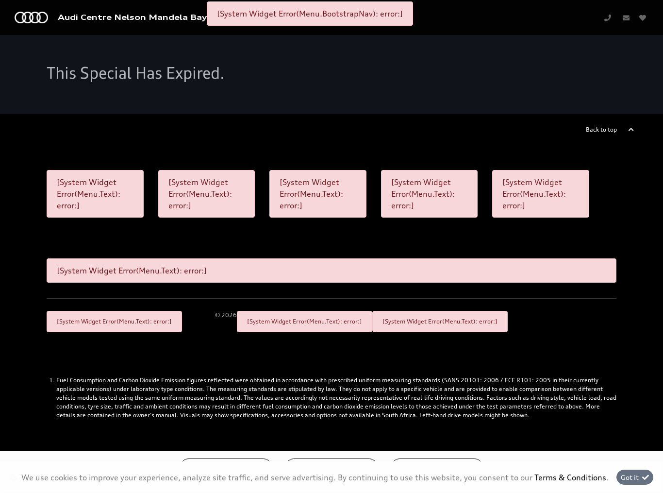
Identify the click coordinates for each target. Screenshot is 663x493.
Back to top (601, 129)
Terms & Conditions (570, 477)
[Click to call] (607, 17)
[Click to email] (626, 17)
